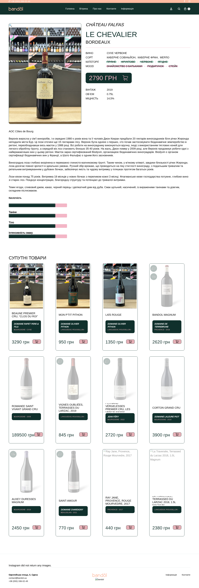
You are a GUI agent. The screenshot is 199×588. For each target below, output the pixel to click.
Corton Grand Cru (166, 407)
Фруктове (128, 61)
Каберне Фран (148, 57)
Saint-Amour (68, 500)
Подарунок (155, 66)
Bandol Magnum (164, 314)
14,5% (110, 98)
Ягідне (163, 61)
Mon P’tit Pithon (70, 314)
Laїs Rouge (113, 314)
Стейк (173, 66)
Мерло (164, 57)
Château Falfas (105, 24)
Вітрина (83, 8)
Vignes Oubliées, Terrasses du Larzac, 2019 (71, 407)
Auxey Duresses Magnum (24, 501)
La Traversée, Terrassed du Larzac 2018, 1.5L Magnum (164, 500)
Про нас (97, 8)
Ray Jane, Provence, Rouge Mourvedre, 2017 (118, 500)
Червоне (146, 61)
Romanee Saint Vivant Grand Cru (25, 408)
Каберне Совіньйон (121, 57)
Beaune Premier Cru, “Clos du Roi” (25, 315)
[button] (10, 25)
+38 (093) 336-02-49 (20, 1)
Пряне (111, 61)
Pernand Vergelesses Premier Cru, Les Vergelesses (117, 407)
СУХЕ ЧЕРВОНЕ (117, 53)
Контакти (111, 8)
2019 (110, 89)
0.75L (110, 94)
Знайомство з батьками (124, 66)
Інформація (127, 8)
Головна (69, 8)
